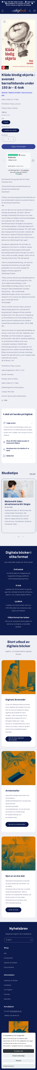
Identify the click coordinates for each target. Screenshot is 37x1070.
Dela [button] (5, 400)
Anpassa (18, 1060)
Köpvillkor (7, 999)
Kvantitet (5, 135)
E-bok (6, 122)
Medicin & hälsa (14, 92)
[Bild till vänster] (14, 537)
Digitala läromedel (10, 962)
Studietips (7, 985)
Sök (5, 953)
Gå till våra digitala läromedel (16, 739)
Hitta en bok (13, 910)
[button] (2, 11)
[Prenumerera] (30, 940)
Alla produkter (9, 967)
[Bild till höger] (23, 537)
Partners (7, 994)
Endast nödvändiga (19, 1056)
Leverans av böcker (11, 980)
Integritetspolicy (8, 1066)
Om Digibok (8, 989)
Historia (4, 92)
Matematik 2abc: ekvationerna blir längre (17, 502)
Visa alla (33, 474)
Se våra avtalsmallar (17, 824)
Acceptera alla (18, 1051)
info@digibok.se (15, 1011)
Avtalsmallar (8, 958)
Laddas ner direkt (10, 130)
